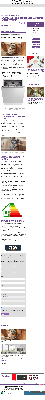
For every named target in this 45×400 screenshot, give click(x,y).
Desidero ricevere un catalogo (5, 268)
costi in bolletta (12, 57)
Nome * (2, 276)
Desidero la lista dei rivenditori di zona (18, 268)
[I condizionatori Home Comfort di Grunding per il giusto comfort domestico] (13, 349)
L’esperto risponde (33, 53)
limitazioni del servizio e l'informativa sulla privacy (10, 311)
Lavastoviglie (17, 15)
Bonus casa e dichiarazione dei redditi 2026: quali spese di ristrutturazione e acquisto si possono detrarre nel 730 (35, 70)
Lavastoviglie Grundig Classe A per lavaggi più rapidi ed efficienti (12, 341)
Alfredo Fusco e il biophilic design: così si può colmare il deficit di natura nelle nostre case (35, 99)
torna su (22, 383)
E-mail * (2, 285)
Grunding (35, 30)
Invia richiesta (5, 314)
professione (3, 294)
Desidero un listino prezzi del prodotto (5, 273)
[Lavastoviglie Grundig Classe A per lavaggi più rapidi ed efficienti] (13, 334)
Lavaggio (11, 15)
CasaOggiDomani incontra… (35, 84)
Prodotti (6, 15)
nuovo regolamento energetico (7, 161)
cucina (8, 130)
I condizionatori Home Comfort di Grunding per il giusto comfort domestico (12, 356)
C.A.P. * (2, 303)
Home (2, 15)
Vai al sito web (35, 32)
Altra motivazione (19, 272)
